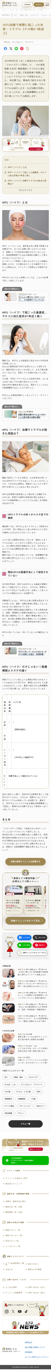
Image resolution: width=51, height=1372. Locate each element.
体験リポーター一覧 (13, 1235)
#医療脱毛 (8, 1099)
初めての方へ (33, 1264)
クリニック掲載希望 (13, 1293)
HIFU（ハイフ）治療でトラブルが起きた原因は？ (27, 182)
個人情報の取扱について (35, 1347)
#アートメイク (25, 1106)
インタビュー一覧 (12, 1246)
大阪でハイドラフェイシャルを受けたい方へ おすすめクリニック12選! (33, 1061)
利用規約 (29, 1352)
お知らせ (9, 1269)
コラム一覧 (13, 10)
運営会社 (29, 1342)
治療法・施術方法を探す (15, 1201)
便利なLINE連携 (34, 1269)
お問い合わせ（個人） (37, 1293)
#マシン (21, 1113)
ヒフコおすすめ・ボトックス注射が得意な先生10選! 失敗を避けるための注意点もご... (33, 1049)
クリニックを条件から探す (16, 1178)
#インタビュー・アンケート (23, 42)
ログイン (39, 4)
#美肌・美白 (24, 15)
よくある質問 (11, 1287)
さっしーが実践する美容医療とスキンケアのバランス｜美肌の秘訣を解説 (33, 996)
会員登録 (27, 4)
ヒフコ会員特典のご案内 (14, 1264)
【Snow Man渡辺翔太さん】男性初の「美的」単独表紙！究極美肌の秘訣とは (33, 1008)
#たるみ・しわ (31, 1046)
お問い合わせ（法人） (37, 1287)
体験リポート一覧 (12, 1230)
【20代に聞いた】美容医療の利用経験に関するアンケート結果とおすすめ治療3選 (33, 973)
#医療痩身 (21, 1099)
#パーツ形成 (9, 1106)
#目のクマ (40, 1106)
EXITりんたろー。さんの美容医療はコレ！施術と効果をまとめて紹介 (33, 1020)
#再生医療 (8, 1113)
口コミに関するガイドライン (37, 1357)
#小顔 (33, 1099)
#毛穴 (28, 1057)
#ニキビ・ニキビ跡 (23, 1092)
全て (15, 15)
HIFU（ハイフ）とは (17, 167)
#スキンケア (34, 15)
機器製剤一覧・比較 (13, 1212)
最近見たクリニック (13, 1184)
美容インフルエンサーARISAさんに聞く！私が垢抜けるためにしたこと (33, 985)
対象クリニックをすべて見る (25, 920)
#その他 (29, 1034)
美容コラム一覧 (11, 1241)
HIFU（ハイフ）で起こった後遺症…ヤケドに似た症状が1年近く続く (27, 173)
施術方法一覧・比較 (13, 1207)
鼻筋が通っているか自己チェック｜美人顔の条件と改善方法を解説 (33, 1038)
